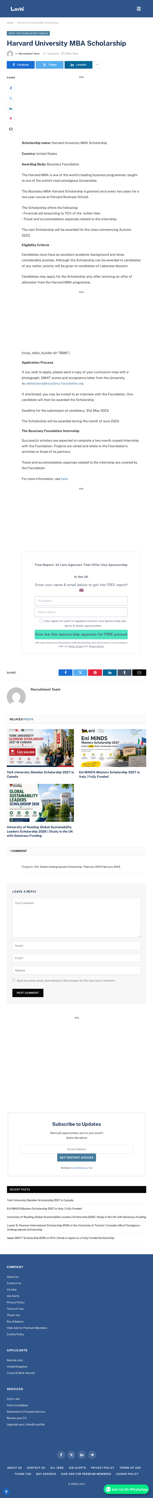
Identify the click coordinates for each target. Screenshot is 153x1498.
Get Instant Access (77, 1157)
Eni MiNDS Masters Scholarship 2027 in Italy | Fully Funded (109, 774)
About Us (13, 1276)
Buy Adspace (15, 1321)
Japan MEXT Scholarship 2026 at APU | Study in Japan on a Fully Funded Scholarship (60, 1237)
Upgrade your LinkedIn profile (26, 1424)
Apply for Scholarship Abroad (28, 33)
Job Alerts (13, 1296)
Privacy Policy (96, 646)
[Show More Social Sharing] (97, 65)
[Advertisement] (86, 107)
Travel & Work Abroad (20, 1373)
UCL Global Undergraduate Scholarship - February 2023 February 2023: (77, 866)
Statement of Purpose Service (26, 1411)
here (64, 479)
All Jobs (12, 1289)
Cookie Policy (15, 1334)
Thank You (13, 1315)
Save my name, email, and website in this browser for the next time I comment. (66, 980)
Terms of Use (15, 1308)
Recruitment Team (29, 53)
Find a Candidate (17, 1405)
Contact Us (14, 1283)
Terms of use (75, 646)
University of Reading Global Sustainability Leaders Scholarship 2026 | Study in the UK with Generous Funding (40, 831)
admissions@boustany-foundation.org (55, 383)
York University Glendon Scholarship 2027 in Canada (40, 774)
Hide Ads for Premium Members (27, 1327)
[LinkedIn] (11, 108)
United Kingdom (17, 1366)
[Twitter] (11, 98)
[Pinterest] (11, 119)
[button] (138, 8)
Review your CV (16, 1418)
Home (10, 22)
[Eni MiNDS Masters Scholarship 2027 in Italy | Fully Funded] (112, 748)
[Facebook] (11, 88)
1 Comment (52, 53)
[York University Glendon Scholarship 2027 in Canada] (40, 748)
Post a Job (13, 1398)
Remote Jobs (15, 1360)
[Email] (11, 129)
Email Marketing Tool (81, 1168)
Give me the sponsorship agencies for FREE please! (81, 634)
